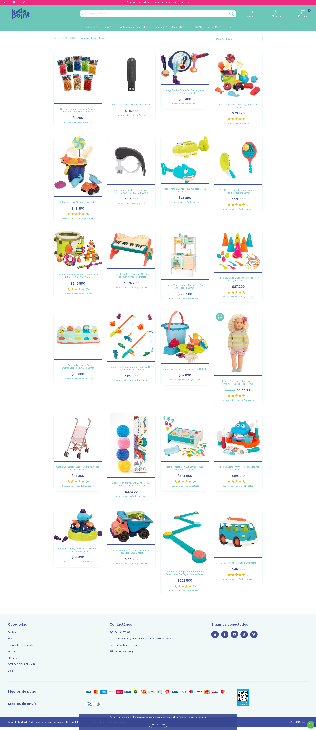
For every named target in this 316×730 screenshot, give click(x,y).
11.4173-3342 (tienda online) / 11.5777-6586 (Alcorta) (143, 638)
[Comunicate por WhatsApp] (310, 724)
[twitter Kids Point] (23, 2)
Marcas (160, 26)
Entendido (158, 724)
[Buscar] (231, 14)
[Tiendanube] (298, 722)
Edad (107, 26)
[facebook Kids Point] (9, 2)
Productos (90, 26)
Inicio (56, 38)
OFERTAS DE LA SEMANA (206, 26)
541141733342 (122, 632)
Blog (229, 26)
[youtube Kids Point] (14, 2)
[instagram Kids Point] (4, 2)
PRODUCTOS (69, 38)
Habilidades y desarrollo (133, 26)
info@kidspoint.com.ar (126, 645)
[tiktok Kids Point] (19, 2)
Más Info (177, 26)
